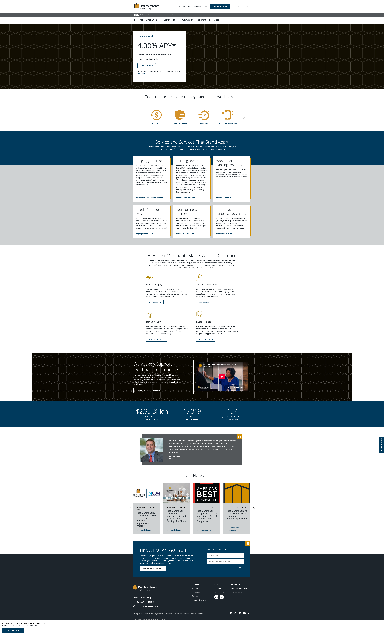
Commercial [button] (170, 19)
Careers (195, 596)
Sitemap (186, 614)
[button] (149, 197)
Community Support (199, 592)
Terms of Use (148, 614)
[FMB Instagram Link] (235, 613)
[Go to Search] (248, 6)
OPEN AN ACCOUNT (220, 6)
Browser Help (219, 592)
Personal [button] (138, 19)
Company (196, 584)
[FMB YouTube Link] (244, 613)
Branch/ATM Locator (239, 588)
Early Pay (204, 123)
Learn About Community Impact (149, 390)
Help (205, 6)
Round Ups (156, 123)
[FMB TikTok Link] (249, 613)
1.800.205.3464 (149, 602)
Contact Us (218, 588)
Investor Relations (199, 600)
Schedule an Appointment (147, 606)
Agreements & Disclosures (163, 614)
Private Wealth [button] (186, 19)
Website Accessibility (197, 614)
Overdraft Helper (180, 123)
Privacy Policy (138, 614)
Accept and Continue (13, 631)
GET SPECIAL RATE (146, 66)
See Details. (142, 73)
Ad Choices (178, 614)
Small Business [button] (153, 19)
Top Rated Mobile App (228, 123)
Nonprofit (201, 19)
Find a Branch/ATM (194, 6)
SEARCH (238, 568)
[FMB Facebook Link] (231, 613)
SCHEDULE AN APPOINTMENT (153, 568)
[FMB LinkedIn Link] (240, 613)
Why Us (182, 6)
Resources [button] (214, 19)
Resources (235, 584)
